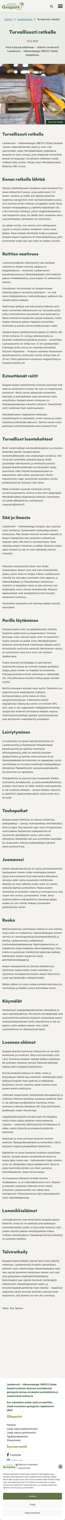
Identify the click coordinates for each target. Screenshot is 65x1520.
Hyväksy (32, 1496)
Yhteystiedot (14, 1440)
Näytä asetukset (32, 1512)
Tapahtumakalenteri (17, 1436)
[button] (60, 1466)
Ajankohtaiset (24, 19)
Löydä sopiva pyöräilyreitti (21, 1432)
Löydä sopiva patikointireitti (22, 1428)
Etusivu (9, 19)
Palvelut (11, 1424)
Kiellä (32, 1504)
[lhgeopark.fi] (13, 6)
